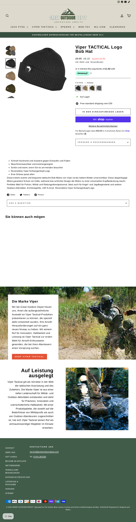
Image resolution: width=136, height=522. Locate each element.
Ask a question (20, 203)
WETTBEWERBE (12, 466)
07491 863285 (39, 457)
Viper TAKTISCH (43, 27)
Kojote (85, 88)
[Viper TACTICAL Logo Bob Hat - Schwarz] (7, 281)
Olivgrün (92, 88)
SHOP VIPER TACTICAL (29, 357)
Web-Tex (84, 27)
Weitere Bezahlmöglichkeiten (103, 126)
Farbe (84, 83)
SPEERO (66, 27)
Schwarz (78, 88)
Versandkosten (96, 62)
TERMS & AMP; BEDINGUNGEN (12, 471)
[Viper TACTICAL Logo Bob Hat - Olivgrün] (14, 281)
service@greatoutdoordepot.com (44, 452)
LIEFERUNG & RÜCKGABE (11, 483)
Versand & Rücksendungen (97, 142)
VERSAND (9, 489)
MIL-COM (100, 27)
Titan (99, 88)
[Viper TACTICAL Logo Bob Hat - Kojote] (10, 281)
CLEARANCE (118, 27)
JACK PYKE (18, 27)
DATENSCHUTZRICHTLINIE (17, 477)
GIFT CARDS (11, 457)
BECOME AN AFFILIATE (15, 461)
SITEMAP (9, 493)
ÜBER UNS (10, 452)
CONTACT (9, 448)
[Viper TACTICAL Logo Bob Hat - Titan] (18, 281)
